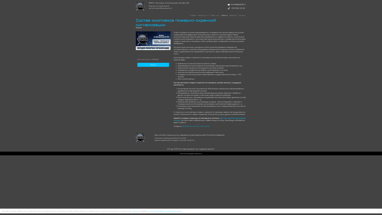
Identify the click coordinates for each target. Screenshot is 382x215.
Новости (224, 15)
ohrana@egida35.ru (238, 4)
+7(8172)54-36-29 (238, 8)
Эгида (134, 211)
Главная (193, 15)
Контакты (241, 15)
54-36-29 (206, 126)
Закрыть (153, 65)
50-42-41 (198, 126)
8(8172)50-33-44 (188, 126)
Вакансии (233, 15)
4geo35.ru (211, 149)
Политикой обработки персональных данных (166, 211)
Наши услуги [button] (203, 15)
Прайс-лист (215, 15)
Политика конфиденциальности (191, 153)
